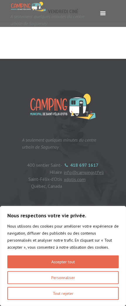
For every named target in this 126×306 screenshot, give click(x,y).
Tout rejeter (63, 293)
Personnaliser (63, 277)
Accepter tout (63, 261)
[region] (63, 256)
